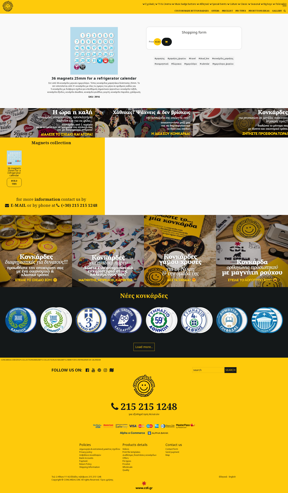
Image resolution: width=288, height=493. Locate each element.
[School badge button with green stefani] (162, 320)
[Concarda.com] (7, 6)
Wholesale (127, 467)
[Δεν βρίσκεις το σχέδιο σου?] (144, 122)
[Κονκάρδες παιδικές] (108, 251)
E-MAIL (18, 205)
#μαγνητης (160, 58)
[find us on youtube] (93, 370)
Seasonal (255, 4)
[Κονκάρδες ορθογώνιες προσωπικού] (252, 251)
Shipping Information (89, 467)
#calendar (205, 63)
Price (151, 41)
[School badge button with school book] (232, 320)
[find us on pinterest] (99, 370)
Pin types (241, 10)
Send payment (172, 452)
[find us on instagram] (105, 370)
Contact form (172, 449)
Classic (244, 4)
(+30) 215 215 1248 (79, 205)
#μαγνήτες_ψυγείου (177, 58)
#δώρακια (176, 63)
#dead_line (204, 58)
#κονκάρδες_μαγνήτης (222, 58)
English (232, 476)
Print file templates (131, 452)
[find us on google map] (112, 370)
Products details (135, 445)
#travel (192, 58)
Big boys (267, 4)
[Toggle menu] (284, 5)
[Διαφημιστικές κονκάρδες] (36, 251)
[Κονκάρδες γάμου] (180, 251)
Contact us (174, 445)
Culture (233, 4)
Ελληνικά (223, 476)
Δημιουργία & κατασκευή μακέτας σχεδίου (99, 449)
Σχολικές (149, 4)
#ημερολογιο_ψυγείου (223, 63)
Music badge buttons (185, 4)
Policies (85, 445)
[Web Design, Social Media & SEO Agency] (144, 485)
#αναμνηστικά (161, 63)
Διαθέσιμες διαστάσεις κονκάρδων (139, 455)
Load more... (144, 347)
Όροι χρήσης (106, 479)
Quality (125, 470)
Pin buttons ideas (259, 10)
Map (168, 455)
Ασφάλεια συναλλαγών (90, 455)
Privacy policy (85, 452)
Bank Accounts (86, 458)
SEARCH (231, 370)
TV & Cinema (164, 4)
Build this (14, 182)
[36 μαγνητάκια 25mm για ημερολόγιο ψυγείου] (94, 50)
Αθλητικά (204, 4)
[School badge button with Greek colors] (267, 320)
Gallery (277, 10)
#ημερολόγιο (190, 63)
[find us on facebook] (87, 370)
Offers (215, 10)
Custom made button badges (191, 10)
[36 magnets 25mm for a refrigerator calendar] (14, 157)
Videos (125, 449)
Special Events (219, 4)
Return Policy (85, 464)
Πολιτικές (280, 4)
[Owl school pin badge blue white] (126, 320)
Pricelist (227, 10)
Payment (83, 461)
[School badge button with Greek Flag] (21, 320)
